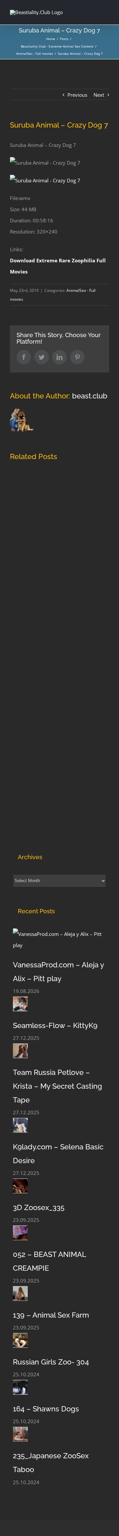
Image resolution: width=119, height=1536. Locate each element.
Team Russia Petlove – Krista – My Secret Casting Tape (57, 1086)
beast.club (89, 396)
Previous (77, 94)
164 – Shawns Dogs (46, 1409)
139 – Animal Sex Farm (51, 1315)
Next (99, 94)
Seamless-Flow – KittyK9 (55, 1025)
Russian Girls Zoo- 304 (51, 1362)
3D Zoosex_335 (38, 1207)
